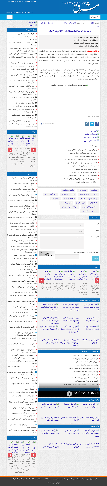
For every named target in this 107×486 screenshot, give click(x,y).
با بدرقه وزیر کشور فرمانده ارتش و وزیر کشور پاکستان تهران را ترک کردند (23, 49)
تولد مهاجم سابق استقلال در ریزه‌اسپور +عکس (69, 31)
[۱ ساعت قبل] (89, 309)
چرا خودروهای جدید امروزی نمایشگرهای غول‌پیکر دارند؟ (58, 286)
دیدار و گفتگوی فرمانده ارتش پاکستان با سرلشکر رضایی (23, 87)
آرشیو (26, 1)
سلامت (33, 438)
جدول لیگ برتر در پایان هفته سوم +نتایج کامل (22, 218)
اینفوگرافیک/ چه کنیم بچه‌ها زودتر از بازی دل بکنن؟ (27, 462)
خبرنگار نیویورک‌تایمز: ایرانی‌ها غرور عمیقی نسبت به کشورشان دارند (22, 373)
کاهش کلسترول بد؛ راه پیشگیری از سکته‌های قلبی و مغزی (16, 463)
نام (98, 224)
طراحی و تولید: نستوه (53, 482)
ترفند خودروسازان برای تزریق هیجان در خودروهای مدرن (95, 289)
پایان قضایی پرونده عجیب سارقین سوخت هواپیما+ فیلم (70, 320)
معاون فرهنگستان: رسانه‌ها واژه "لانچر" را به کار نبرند (22, 201)
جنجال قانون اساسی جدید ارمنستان (23, 395)
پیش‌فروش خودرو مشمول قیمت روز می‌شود (70, 286)
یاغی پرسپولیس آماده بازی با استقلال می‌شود (24, 379)
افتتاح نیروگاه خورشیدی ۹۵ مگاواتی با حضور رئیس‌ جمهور (23, 184)
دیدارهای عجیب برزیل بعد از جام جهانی (21, 66)
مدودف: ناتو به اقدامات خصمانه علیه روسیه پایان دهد (24, 271)
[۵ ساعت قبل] (89, 331)
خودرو (97, 266)
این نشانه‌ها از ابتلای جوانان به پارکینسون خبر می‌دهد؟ (22, 463)
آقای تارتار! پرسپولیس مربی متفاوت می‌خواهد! (24, 179)
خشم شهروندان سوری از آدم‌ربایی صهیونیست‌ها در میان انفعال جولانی (24, 356)
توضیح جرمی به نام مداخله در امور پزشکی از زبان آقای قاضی (22, 403)
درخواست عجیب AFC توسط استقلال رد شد (23, 58)
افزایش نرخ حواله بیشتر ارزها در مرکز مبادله (83, 368)
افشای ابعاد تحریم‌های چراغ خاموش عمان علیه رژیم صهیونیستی (22, 110)
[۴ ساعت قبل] (49, 309)
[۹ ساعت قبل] (93, 278)
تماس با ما (18, 1)
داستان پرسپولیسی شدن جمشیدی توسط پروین (82, 162)
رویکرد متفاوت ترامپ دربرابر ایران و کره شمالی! (23, 317)
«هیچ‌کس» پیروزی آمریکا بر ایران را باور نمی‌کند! (23, 196)
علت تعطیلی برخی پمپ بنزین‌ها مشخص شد (91, 319)
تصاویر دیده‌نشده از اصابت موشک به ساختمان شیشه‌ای (24, 190)
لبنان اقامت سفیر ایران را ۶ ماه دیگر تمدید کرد (49, 341)
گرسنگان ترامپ (29, 389)
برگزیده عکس (94, 426)
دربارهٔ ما (9, 1)
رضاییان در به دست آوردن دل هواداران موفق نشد (81, 150)
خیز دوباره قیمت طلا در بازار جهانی (87, 362)
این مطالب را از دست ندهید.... (88, 300)
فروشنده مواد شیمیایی (69, 206)
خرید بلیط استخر (66, 202)
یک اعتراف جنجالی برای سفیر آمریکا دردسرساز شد (24, 259)
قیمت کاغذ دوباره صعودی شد (88, 374)
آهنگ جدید (93, 202)
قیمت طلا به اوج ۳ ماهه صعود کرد (86, 381)
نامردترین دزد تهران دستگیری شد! (85, 392)
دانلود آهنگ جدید (51, 194)
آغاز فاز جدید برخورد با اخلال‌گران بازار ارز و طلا (22, 345)
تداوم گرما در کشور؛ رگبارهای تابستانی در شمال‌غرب (16, 156)
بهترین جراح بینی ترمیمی (88, 198)
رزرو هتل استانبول (68, 194)
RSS (32, 1)
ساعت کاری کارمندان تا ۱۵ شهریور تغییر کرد (23, 296)
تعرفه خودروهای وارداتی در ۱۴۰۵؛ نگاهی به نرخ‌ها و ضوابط (82, 289)
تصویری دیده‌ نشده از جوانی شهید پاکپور (21, 54)
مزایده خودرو (80, 202)
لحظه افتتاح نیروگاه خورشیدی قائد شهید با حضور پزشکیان (22, 236)
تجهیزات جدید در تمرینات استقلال (86, 169)
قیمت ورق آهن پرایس (89, 206)
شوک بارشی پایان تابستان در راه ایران (90, 341)
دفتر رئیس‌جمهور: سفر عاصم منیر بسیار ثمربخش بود (23, 230)
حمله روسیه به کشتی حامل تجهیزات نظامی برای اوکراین (24, 282)
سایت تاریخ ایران (68, 190)
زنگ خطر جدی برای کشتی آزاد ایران (70, 419)
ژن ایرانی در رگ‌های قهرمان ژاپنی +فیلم (89, 419)
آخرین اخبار (32, 174)
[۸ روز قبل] (45, 276)
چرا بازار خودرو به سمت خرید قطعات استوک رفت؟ (46, 286)
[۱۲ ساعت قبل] (33, 452)
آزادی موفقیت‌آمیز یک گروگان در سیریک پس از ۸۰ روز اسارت (69, 342)
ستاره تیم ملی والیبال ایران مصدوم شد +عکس (50, 419)
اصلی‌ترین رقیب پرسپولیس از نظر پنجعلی (83, 153)
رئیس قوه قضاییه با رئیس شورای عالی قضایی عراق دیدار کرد (23, 207)
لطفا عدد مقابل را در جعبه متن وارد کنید (86, 252)
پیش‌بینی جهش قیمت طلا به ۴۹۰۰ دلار (85, 371)
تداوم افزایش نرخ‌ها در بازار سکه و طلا (85, 355)
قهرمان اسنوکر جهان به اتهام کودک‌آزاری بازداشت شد (23, 431)
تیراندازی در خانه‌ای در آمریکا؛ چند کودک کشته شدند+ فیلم (50, 320)
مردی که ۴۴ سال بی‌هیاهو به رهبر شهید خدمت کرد (22, 43)
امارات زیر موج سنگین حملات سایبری (22, 246)
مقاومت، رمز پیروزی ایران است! (24, 255)
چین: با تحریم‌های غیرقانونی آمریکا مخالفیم (24, 287)
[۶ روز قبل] (69, 275)
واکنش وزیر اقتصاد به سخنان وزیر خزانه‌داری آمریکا (25, 70)
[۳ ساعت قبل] (69, 309)
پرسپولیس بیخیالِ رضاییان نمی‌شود (86, 156)
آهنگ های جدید (69, 198)
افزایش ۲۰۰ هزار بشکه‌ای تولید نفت (22, 226)
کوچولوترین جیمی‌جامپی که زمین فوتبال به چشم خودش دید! (22, 250)
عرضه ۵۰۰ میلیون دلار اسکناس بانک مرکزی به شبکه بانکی (24, 308)
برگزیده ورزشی (94, 399)
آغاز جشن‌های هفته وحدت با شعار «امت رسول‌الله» (22, 302)
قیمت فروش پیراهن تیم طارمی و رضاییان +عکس (81, 159)
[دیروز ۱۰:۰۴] (49, 409)
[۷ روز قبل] (57, 278)
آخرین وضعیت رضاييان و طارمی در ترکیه (84, 166)
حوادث (33, 131)
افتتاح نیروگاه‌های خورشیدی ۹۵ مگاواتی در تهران (89, 445)
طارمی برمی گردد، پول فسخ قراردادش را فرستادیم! (80, 179)
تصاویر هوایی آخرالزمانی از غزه (24, 103)
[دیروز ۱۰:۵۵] (89, 409)
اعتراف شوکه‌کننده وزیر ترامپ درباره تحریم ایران (24, 38)
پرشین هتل (55, 198)
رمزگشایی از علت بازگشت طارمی (86, 182)
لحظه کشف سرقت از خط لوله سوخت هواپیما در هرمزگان (33, 157)
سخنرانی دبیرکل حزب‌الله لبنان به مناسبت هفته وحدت (22, 276)
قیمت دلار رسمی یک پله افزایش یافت (85, 358)
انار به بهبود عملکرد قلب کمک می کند (33, 461)
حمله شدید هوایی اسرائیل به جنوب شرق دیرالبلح (22, 362)
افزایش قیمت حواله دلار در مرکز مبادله (22, 223)
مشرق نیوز (80, 6)
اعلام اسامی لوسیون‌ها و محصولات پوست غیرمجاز (10, 461)
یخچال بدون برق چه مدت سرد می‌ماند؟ (21, 63)
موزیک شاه (82, 190)
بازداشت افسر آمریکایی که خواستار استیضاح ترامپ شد (24, 414)
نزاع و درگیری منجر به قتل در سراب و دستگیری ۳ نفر (23, 81)
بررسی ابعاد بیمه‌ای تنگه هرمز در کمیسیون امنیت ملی (25, 409)
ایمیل (97, 230)
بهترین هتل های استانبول (88, 194)
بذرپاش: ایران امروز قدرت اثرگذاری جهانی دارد (22, 339)
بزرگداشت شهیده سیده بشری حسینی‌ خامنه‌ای (51, 445)
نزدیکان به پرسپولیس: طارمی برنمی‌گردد (84, 172)
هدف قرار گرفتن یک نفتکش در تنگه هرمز (21, 121)
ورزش (93, 16)
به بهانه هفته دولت (28, 399)
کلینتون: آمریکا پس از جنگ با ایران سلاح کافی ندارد (22, 328)
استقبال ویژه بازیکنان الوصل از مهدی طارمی (24, 384)
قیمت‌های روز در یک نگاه (90, 351)
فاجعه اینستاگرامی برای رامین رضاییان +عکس (82, 175)
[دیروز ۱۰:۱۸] (69, 409)
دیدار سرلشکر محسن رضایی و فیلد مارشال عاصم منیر (24, 116)
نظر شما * (95, 237)
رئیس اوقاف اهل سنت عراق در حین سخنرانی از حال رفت (24, 76)
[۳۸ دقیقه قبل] (89, 435)
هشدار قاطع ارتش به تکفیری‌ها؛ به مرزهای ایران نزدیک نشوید (24, 241)
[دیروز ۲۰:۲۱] (49, 331)
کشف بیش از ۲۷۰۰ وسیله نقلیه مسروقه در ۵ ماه (22, 157)
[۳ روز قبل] (81, 278)
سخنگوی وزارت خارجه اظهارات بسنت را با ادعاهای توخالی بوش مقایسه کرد (22, 333)
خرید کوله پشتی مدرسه (89, 211)
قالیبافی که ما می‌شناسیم (26, 33)
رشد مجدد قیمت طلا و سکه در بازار (86, 365)
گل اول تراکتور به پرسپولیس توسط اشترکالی (24, 98)
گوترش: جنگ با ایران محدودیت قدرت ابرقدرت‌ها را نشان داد (23, 350)
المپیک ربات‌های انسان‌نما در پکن (70, 445)
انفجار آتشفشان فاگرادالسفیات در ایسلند (21, 392)
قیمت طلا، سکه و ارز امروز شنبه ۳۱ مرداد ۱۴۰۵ (82, 378)
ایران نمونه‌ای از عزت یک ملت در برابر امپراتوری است (23, 425)
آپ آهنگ (94, 190)
